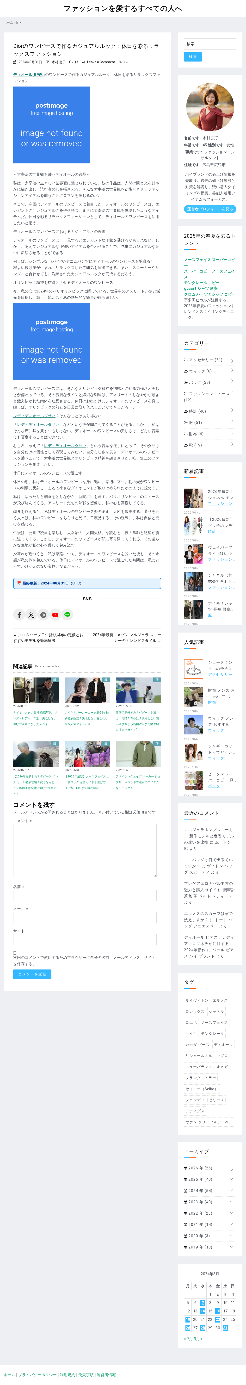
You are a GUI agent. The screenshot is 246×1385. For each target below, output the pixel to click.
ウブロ (222, 1056)
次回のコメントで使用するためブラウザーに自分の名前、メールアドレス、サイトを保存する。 (84, 960)
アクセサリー (205, 360)
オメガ (222, 1067)
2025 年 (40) (199, 1179)
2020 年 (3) (198, 1236)
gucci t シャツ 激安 (201, 288)
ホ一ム (9, 1375)
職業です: (193, 152)
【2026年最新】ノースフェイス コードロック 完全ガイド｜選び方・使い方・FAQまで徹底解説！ (87, 782)
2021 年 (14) (199, 1224)
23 (218, 1319)
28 (203, 1328)
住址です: (192, 164)
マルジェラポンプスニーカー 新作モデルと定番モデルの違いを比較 (209, 836)
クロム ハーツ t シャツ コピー (210, 294)
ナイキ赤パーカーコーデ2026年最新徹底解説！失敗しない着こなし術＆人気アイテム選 (87, 718)
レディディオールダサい (34, 416)
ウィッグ (200, 371)
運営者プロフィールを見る (210, 209)
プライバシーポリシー (37, 1375)
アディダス (195, 1111)
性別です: (216, 145)
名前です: (192, 138)
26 (188, 1328)
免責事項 (86, 1375)
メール (20, 909)
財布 (196, 434)
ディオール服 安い (29, 74)
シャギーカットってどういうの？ (220, 752)
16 (218, 1311)
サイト (19, 931)
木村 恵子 (59, 62)
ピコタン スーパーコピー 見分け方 (221, 780)
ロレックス (195, 1011)
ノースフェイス (214, 1022)
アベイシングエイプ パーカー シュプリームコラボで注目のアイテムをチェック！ (138, 782)
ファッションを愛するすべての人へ (123, 8)
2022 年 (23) (199, 1213)
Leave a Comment (101, 62)
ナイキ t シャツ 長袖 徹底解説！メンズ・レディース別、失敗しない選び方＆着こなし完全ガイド (35, 718)
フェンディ (195, 1100)
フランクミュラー (200, 1078)
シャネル (216, 1011)
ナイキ (191, 1033)
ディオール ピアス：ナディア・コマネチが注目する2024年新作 (209, 943)
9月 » (198, 1338)
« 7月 (188, 1338)
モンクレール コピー (202, 282)
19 (188, 1319)
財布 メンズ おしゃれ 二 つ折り (221, 696)
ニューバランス (198, 1067)
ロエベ (191, 1022)
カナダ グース (197, 1045)
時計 (197, 411)
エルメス (220, 1000)
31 (225, 1328)
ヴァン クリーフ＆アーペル (209, 1122)
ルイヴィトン (197, 1000)
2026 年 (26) (199, 1168)
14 (203, 1311)
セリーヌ (216, 1100)
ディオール (223, 1045)
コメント (22, 821)
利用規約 (67, 1375)
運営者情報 (106, 1375)
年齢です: (192, 145)
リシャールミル (198, 1056)
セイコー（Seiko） (201, 1089)
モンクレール (212, 1033)
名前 (18, 886)
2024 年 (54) (199, 1190)
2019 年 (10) (199, 1247)
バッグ (199, 382)
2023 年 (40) (199, 1202)
